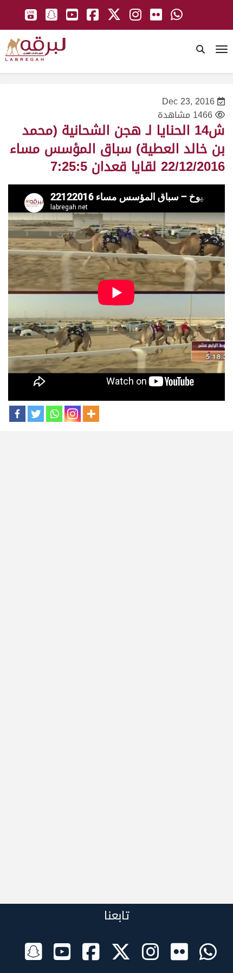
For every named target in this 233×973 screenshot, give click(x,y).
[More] (91, 414)
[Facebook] (17, 414)
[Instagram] (72, 414)
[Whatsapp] (54, 414)
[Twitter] (36, 414)
